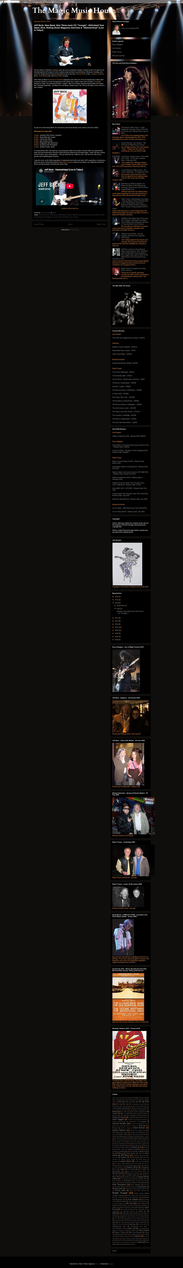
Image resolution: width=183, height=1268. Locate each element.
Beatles (135, 1110)
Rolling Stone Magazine (45, 217)
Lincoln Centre (137, 1163)
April (118, 608)
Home (70, 224)
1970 (134, 1098)
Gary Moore (136, 1145)
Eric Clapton (118, 1140)
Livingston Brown (132, 1167)
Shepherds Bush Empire (119, 1205)
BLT (123, 1110)
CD (113, 1117)
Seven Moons (141, 1203)
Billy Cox (123, 1113)
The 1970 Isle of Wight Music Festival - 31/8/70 (128, 338)
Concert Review (119, 1123)
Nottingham (128, 1180)
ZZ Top (145, 1234)
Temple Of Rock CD (135, 1213)
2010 (117, 627)
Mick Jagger (121, 1175)
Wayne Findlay (120, 1232)
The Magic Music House (73, 10)
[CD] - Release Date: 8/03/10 (129, 436)
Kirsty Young (142, 1159)
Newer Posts (39, 224)
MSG (145, 1169)
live (140, 1242)
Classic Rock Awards (119, 1121)
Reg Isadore (142, 1187)
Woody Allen (124, 1234)
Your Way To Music (135, 1234)
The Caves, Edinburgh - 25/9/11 (123, 372)
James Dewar (131, 1153)
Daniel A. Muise (125, 1128)
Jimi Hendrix (116, 48)
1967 (123, 1098)
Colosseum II (133, 1121)
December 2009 (134, 1132)
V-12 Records (143, 1228)
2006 (117, 636)
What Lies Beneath (135, 1232)
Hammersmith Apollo (118, 1149)
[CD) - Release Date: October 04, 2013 (130, 473)
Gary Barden (116, 1145)
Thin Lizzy (121, 1222)
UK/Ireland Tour (67, 217)
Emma (127, 1138)
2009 (117, 630)
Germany (144, 1145)
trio (132, 1244)
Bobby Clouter (116, 1115)
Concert (143, 1121)
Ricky (131, 1190)
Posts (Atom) (74, 229)
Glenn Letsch (136, 1147)
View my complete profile (130, 28)
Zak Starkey (115, 1236)
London (122, 1169)
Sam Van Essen (133, 1201)
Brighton (126, 1115)
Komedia (115, 1161)
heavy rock (120, 1242)
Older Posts (101, 224)
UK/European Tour (119, 1226)
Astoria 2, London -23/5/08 (121, 386)
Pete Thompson (119, 1185)
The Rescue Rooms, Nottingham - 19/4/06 (127, 404)
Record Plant (132, 1187)
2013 (117, 618)
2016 (117, 596)
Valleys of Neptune (118, 1230)
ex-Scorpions (145, 1238)
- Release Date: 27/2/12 (132, 485)
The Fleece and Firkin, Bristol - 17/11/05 (126, 412)
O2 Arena (138, 1180)
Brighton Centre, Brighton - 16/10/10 (124, 347)
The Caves (136, 1217)
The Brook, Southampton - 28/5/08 (124, 383)
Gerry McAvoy (116, 1147)
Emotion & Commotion (50, 215)
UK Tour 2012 (143, 1224)
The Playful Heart (139, 1219)
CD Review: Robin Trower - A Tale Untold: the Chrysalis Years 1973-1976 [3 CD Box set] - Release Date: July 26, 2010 (134, 130)
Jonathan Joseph (77, 215)
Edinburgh (122, 1136)
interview (128, 1242)
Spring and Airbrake (118, 1207)
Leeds (137, 1161)
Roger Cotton (139, 1197)
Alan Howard (123, 1108)
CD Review (122, 1117)
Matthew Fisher (129, 1171)
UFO (125, 1224)
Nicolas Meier (95, 215)
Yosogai (75, 217)
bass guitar (124, 1236)
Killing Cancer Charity (128, 1159)
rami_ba (97, 1264)
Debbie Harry (123, 1132)
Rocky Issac (128, 1197)
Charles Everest (142, 1117)
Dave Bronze (139, 1128)
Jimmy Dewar (134, 1157)
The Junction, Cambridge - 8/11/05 (124, 415)
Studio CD (144, 1209)
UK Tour (132, 1224)
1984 (145, 1100)
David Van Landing (137, 1130)
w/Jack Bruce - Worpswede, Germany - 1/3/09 (128, 379)
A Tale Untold (139, 1106)
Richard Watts (120, 1190)
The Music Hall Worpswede (123, 1219)
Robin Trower (117, 52)
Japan (140, 1153)
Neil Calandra (124, 1179)
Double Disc (134, 1134)
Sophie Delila (58, 217)
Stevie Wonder (134, 1209)
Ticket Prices (143, 1222)
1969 (128, 1098)
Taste (124, 1213)
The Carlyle (127, 1217)
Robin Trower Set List (134, 1195)
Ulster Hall (131, 1228)
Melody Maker (142, 1171)
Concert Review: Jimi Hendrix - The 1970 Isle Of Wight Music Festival (133, 144)
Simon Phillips (134, 1205)
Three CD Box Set (132, 1222)
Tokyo (114, 1224)
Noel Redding (116, 1180)
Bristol (145, 1115)
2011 (116, 624)
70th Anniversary (127, 1106)
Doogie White (122, 1134)
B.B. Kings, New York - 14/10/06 (123, 397)
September (121, 605)
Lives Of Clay (122, 1165)
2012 (117, 621)
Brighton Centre (136, 1115)
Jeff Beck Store (138, 1155)
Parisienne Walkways (130, 1182)
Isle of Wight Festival (142, 1151)
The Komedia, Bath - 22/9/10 (122, 376)
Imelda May (60, 215)
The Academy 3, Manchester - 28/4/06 (125, 401)
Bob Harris (143, 1113)
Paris (120, 1182)
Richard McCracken (143, 1188)
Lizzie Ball (86, 215)
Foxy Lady (146, 1142)
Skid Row (144, 1205)
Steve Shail (124, 1209)
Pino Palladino (136, 1185)
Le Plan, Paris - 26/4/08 (120, 394)
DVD (141, 1126)
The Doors (145, 1217)
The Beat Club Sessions (142, 1215)
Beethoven (143, 1110)
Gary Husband (126, 1145)
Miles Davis (132, 1175)
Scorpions (120, 1203)
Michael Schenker (118, 56)
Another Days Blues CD (137, 1108)
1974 (129, 1100)
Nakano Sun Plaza (130, 1177)
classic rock (124, 1238)
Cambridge (132, 1117)
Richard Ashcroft (130, 1188)
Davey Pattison (119, 1130)
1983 (140, 1100)
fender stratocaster (128, 1240)
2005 (117, 639)
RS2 (113, 1187)
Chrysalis (130, 1119)
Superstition (115, 1211)
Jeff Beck (68, 215)
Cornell (121, 1126)
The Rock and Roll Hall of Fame (134, 1221)
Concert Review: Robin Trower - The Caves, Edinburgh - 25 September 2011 (134, 171)
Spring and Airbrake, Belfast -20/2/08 (125, 363)
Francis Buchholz (119, 1144)
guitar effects (139, 1240)
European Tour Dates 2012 (132, 1140)
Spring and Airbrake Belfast (134, 1207)
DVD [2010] (129, 508)
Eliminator (130, 1136)
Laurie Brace (125, 1161)
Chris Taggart (118, 1119)
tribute (127, 1244)
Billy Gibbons (134, 1113)
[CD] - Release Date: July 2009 (129, 499)
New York (143, 1179)
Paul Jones (143, 1182)
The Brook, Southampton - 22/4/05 (124, 419)
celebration (115, 1238)
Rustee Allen (121, 1201)
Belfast (114, 1112)
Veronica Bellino (131, 1230)
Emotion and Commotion (140, 1138)
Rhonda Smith (117, 1188)
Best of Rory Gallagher (127, 1112)
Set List (129, 1203)
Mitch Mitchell (117, 1177)
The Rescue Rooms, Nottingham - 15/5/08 (127, 390)
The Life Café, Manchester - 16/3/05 (124, 422)
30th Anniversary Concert (136, 1104)
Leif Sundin (145, 1161)
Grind (145, 1147)
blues (137, 1236)
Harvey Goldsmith (134, 1149)
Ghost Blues (126, 1147)
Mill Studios (143, 1175)
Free (129, 1144)
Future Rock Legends (140, 1144)
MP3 (139, 1169)
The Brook (117, 1217)
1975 (135, 1100)
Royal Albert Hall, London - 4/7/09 (123, 350)
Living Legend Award (134, 1165)
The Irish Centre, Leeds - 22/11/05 (124, 408)
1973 (124, 1100)
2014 (40, 215)
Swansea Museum (129, 1211)
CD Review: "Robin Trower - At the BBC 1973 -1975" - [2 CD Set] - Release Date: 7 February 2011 (135, 158)
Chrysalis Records (141, 1119)
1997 (113, 1102)
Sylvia (141, 1211)
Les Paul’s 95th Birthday (122, 1163)
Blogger (110, 1264)
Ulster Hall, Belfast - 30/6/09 (122, 354)
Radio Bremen (121, 1187)
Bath (128, 1110)
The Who (130, 1215)
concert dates (135, 1238)
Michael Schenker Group (135, 1173)
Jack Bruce (119, 1153)
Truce (120, 1224)
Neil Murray (134, 1179)
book (145, 1236)
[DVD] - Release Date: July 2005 (128, 512)
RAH (145, 1185)
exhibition (117, 1240)
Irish (131, 1151)
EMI (142, 1134)
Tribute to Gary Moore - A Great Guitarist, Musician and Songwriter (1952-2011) (133, 235)
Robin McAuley (141, 1190)
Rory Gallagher (117, 44)
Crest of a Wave (131, 1126)
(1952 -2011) (116, 1098)
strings (121, 1244)
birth (131, 1236)
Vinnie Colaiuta (144, 1230)
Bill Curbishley (140, 1112)
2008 (117, 633)
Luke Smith (131, 1169)
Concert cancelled (136, 1124)
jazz (135, 1242)
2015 (117, 600)
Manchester (116, 1171)
